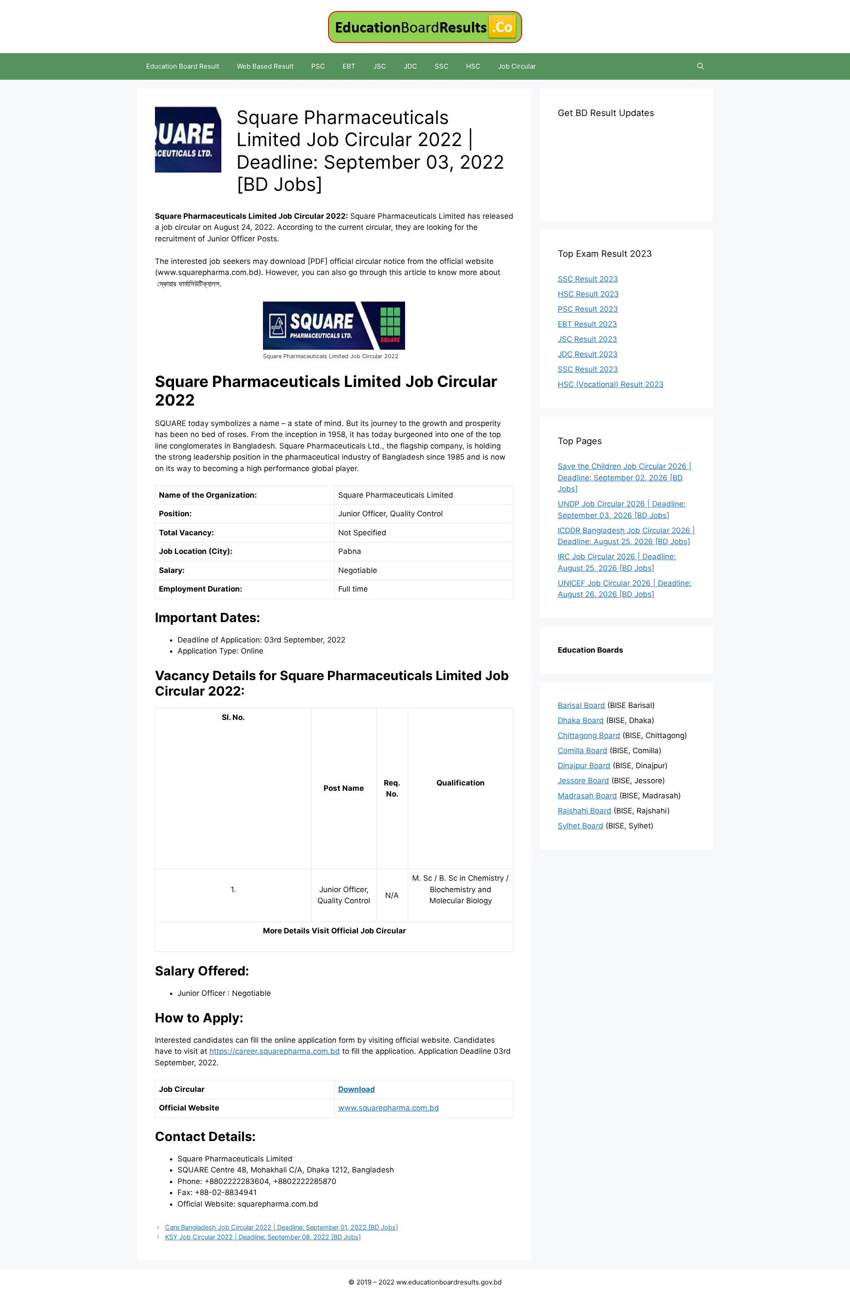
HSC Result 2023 (588, 294)
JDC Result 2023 (588, 354)
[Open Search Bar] (700, 66)
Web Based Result (265, 66)
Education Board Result (182, 66)
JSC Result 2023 (587, 339)
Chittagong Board (589, 735)
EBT (349, 66)
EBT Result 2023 (587, 324)
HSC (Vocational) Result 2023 (611, 384)
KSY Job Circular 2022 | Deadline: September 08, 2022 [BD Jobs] (263, 1237)
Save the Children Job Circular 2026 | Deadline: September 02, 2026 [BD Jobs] (625, 477)
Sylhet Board (580, 825)
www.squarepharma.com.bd (388, 1107)
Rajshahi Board (584, 810)
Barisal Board (581, 705)
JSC (379, 66)
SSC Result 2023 (588, 279)
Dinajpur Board (584, 765)
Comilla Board (582, 750)
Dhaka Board (581, 720)
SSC (441, 66)
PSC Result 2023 (588, 309)
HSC (473, 66)
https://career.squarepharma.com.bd (274, 1051)
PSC (318, 66)
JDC (410, 66)
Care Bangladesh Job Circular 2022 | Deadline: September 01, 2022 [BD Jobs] (281, 1227)
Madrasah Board (587, 795)
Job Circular (517, 66)
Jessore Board (583, 780)
